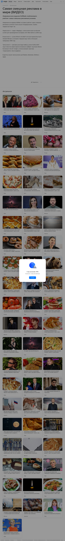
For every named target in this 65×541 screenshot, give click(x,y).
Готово (32, 277)
